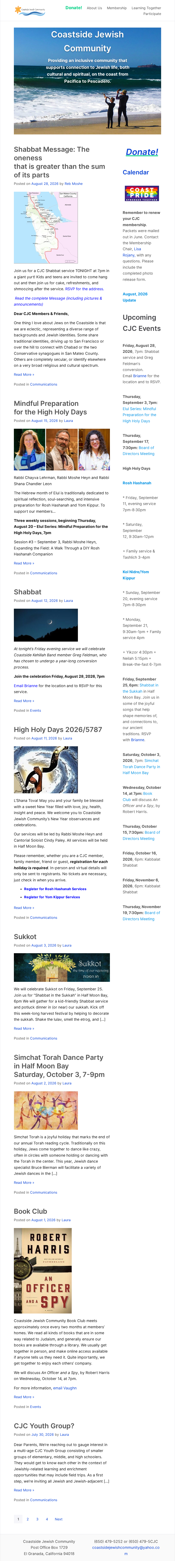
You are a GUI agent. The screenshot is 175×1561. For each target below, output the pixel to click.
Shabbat (27, 592)
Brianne (139, 376)
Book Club (30, 1211)
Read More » (24, 374)
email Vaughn (65, 1388)
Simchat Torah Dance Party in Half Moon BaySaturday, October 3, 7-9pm (59, 1066)
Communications (43, 384)
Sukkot (25, 936)
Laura (68, 420)
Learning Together (146, 8)
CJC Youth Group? (44, 1426)
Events (35, 710)
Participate (152, 14)
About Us (94, 8)
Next (59, 1519)
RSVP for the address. (84, 289)
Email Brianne (26, 685)
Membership (117, 8)
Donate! (142, 152)
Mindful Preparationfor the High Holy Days (50, 407)
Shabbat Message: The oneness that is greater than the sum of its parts (59, 162)
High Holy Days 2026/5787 (58, 729)
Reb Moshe (74, 183)
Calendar (136, 172)
